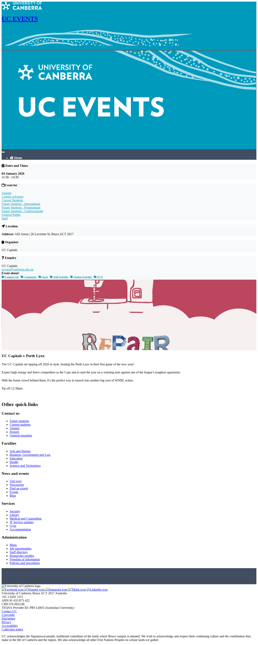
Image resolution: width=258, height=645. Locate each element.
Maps (13, 545)
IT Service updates (21, 522)
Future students (19, 421)
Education (16, 458)
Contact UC (9, 611)
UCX (100, 277)
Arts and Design (20, 451)
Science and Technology (25, 465)
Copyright (8, 615)
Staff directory (19, 552)
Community (30, 277)
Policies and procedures (25, 563)
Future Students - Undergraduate (22, 211)
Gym (13, 526)
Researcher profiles (22, 555)
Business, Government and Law (30, 454)
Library (14, 515)
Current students (20, 424)
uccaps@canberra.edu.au (17, 269)
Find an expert (19, 488)
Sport (45, 277)
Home (17, 158)
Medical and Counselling (26, 518)
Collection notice (12, 629)
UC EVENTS (20, 18)
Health (14, 462)
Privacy (6, 622)
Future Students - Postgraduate (21, 207)
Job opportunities (20, 548)
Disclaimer (8, 618)
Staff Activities (60, 277)
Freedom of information (25, 559)
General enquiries (21, 435)
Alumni (6, 193)
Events (14, 492)
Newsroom (17, 484)
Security (15, 511)
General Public (11, 214)
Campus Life (12, 277)
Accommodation (20, 529)
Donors (14, 432)
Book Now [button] (9, 396)
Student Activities (82, 277)
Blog (13, 495)
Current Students (12, 200)
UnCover (16, 481)
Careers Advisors (12, 196)
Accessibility (10, 625)
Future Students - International (21, 204)
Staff (5, 218)
